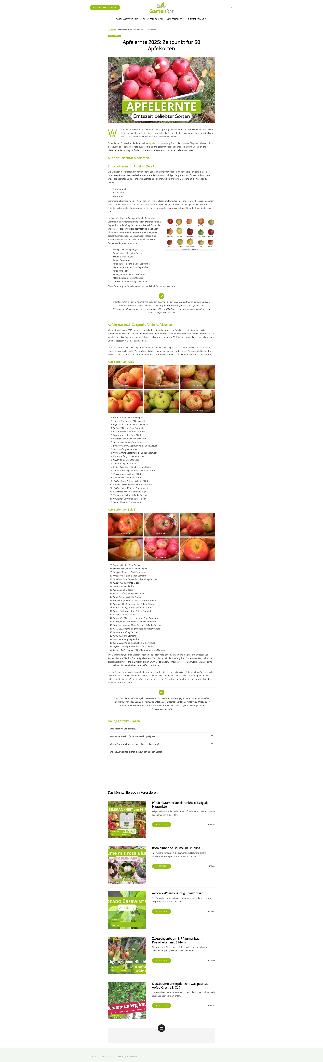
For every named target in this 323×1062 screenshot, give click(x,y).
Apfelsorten (154, 143)
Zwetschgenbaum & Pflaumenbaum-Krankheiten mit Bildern (177, 940)
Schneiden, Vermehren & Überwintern (122, 924)
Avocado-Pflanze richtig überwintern (177, 893)
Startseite (112, 30)
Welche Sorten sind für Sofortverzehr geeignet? (132, 736)
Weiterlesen (161, 825)
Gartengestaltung (127, 19)
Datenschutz (118, 1056)
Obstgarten (114, 36)
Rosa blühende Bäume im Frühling (176, 848)
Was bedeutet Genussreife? (123, 728)
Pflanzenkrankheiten (121, 834)
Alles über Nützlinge (106, 7)
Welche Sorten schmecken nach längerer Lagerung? (134, 744)
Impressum (132, 1056)
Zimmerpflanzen (197, 19)
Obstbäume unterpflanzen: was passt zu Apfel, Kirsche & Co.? (180, 985)
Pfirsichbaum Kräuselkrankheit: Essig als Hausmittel (180, 804)
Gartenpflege (175, 19)
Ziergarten (130, 880)
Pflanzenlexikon (153, 19)
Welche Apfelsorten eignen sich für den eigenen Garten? (136, 751)
